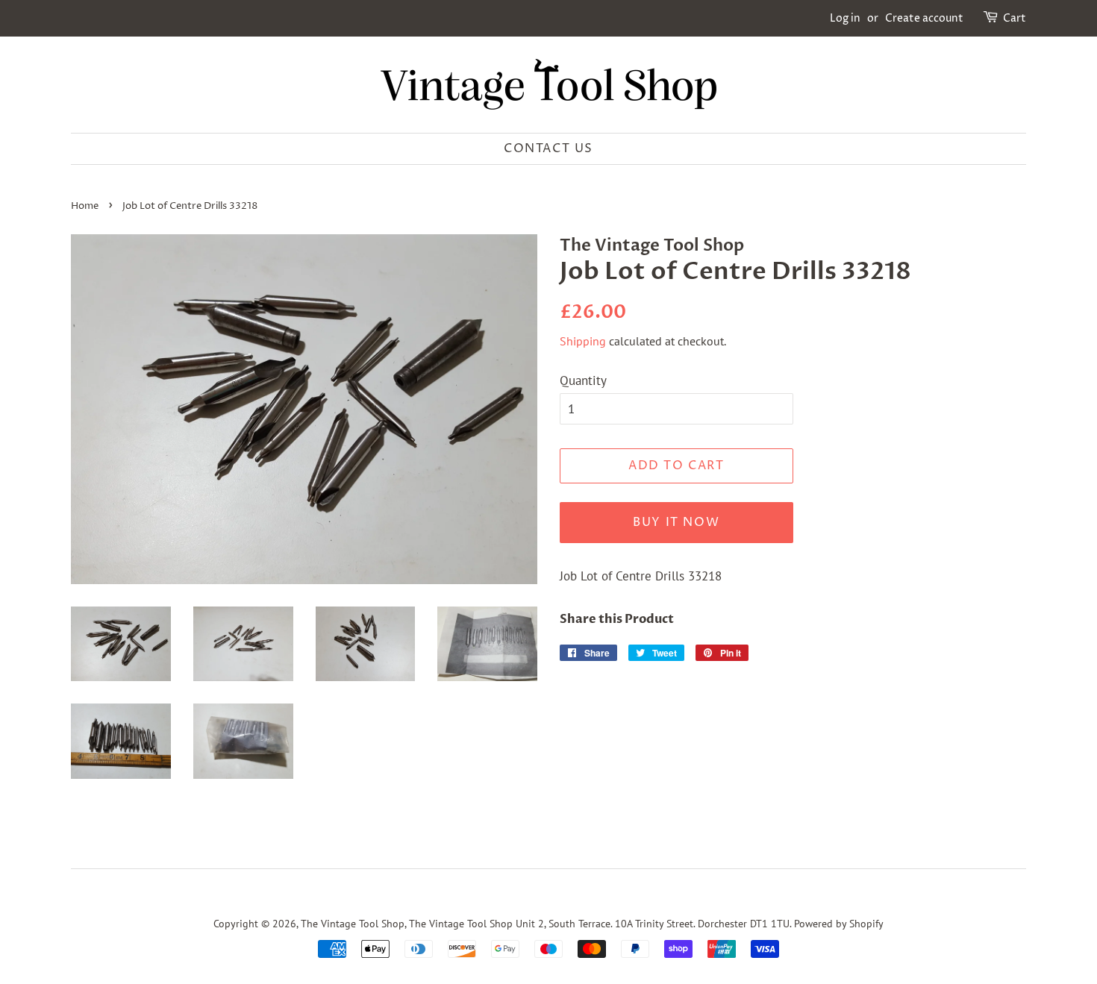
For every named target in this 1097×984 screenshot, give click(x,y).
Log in (845, 18)
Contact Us (548, 148)
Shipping (583, 340)
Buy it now (676, 522)
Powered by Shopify (839, 923)
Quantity (583, 380)
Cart (1014, 18)
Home (85, 206)
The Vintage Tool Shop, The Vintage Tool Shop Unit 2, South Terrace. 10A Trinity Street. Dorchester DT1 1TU (545, 923)
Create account (924, 18)
